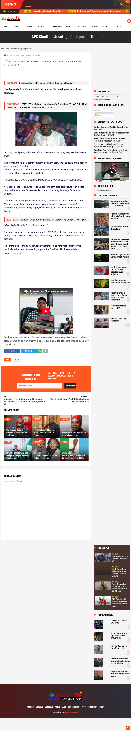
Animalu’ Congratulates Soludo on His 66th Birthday (45, 457)
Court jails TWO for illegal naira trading (119, 320)
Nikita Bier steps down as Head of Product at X (119, 647)
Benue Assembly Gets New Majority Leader (119, 228)
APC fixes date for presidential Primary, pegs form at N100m (73, 457)
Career (101, 707)
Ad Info (57, 707)
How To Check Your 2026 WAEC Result (119, 622)
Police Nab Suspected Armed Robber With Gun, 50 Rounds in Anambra (120, 216)
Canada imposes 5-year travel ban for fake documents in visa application (118, 271)
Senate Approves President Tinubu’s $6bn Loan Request (46, 83)
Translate (107, 100)
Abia (8, 419)
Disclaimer (92, 707)
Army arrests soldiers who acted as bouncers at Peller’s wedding (120, 674)
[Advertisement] (50, 72)
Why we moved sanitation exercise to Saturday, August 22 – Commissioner (120, 203)
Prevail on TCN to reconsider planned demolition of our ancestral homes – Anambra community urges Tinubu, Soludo (120, 244)
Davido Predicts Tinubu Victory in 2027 (118, 307)
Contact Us (49, 707)
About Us (39, 707)
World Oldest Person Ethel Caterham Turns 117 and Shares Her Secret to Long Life (110, 151)
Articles (118, 26)
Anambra (37, 419)
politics (17, 360)
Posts (98, 111)
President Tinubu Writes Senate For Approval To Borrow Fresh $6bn (52, 219)
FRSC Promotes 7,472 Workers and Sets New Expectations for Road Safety (108, 145)
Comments (99, 115)
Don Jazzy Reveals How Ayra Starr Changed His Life (43, 11)
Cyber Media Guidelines (71, 707)
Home (6, 26)
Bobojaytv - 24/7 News (71, 712)
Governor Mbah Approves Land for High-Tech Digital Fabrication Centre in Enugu (18, 456)
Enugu (8, 442)
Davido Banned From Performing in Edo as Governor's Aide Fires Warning (94, 11)
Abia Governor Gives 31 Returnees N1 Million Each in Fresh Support (16, 433)
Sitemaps (30, 707)
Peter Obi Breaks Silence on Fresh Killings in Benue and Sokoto (44, 433)
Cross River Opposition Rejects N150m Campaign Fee (120, 281)
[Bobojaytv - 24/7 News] (65, 701)
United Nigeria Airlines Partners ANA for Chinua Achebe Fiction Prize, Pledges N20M (119, 296)
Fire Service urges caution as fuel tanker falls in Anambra (120, 256)
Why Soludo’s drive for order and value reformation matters (74, 434)
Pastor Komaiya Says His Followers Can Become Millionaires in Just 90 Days (110, 140)
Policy (84, 707)
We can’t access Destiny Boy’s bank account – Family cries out (119, 636)
